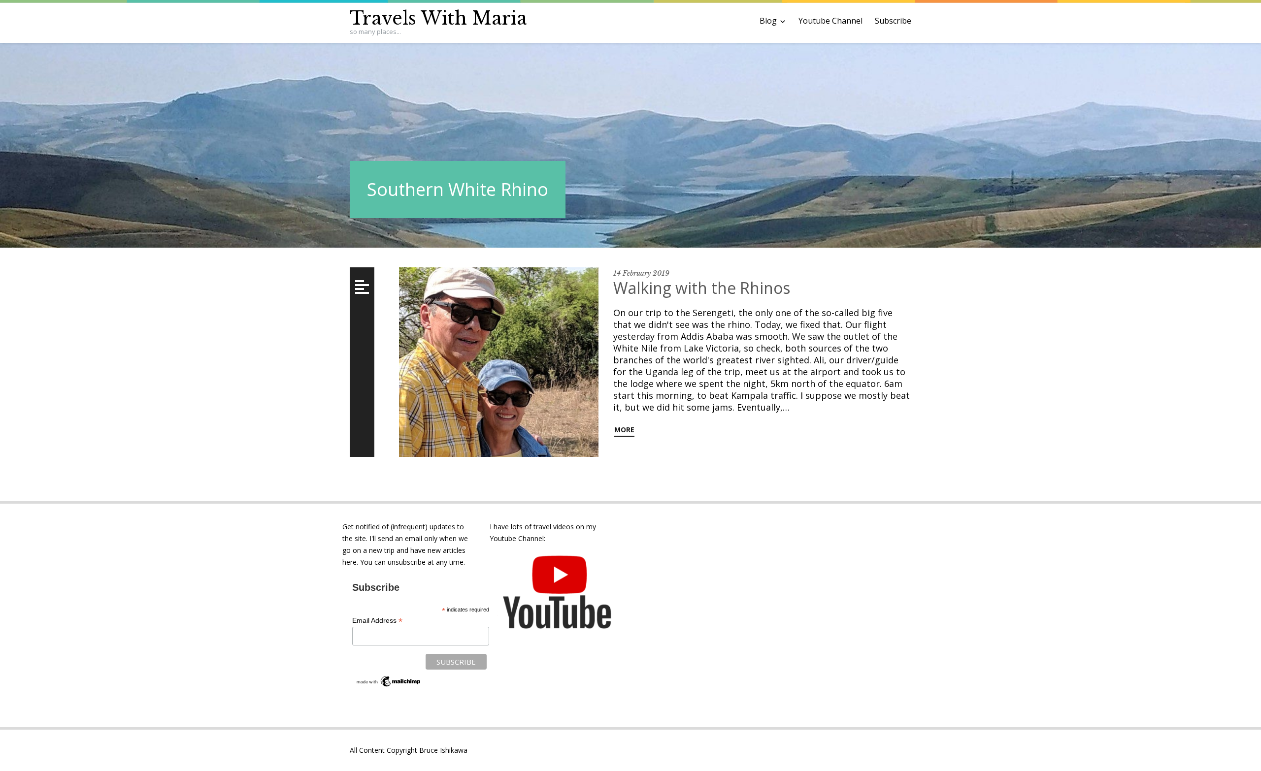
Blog (768, 20)
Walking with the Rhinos (701, 287)
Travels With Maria (438, 18)
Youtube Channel (830, 20)
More (624, 429)
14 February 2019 (641, 273)
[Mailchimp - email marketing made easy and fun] (389, 686)
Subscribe (893, 20)
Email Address (377, 620)
